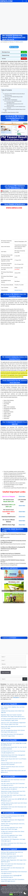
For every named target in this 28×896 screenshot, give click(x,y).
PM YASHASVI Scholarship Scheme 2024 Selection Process (15, 104)
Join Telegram (14, 47)
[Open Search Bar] (22, 1)
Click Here (22, 496)
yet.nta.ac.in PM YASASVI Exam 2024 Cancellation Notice (14, 102)
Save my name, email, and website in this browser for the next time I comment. (14, 667)
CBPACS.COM (6, 1)
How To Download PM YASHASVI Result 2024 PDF (15, 110)
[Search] (24, 679)
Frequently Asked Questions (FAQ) (10, 112)
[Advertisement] (14, 19)
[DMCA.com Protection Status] (14, 895)
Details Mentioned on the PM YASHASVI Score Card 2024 (16, 107)
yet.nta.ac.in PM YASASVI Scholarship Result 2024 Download (14, 94)
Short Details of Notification (11, 99)
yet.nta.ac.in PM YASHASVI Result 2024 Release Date (14, 97)
